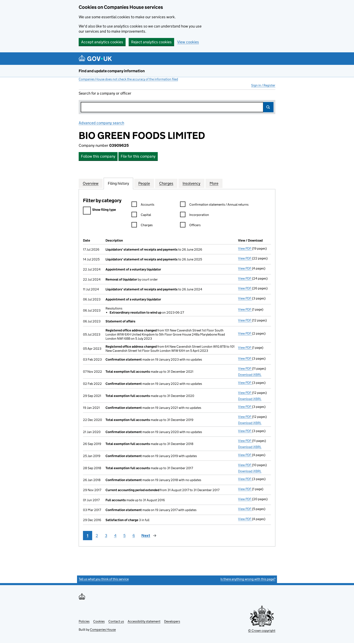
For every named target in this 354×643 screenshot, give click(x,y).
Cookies (99, 621)
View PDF (245, 248)
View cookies (188, 42)
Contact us (116, 621)
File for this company (138, 156)
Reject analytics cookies (151, 42)
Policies (84, 621)
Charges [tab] (166, 183)
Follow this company (98, 156)
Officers (195, 225)
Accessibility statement (144, 621)
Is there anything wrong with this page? (247, 579)
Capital (146, 215)
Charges (147, 225)
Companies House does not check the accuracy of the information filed (128, 79)
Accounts (147, 204)
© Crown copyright (261, 631)
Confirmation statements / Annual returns (218, 204)
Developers (172, 621)
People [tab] (144, 183)
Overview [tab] (91, 183)
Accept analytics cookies (102, 42)
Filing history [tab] (118, 183)
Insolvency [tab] (191, 183)
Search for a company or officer (105, 93)
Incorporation (199, 215)
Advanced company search (101, 122)
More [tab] (214, 183)
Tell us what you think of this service (104, 579)
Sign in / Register (263, 85)
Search (268, 107)
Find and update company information (112, 71)
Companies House (103, 630)
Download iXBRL (249, 375)
